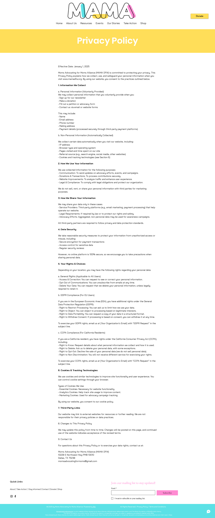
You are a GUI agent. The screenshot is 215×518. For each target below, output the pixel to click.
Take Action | (22, 489)
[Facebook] (15, 496)
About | (13, 489)
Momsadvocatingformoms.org (64, 511)
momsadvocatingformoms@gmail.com (77, 461)
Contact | (46, 489)
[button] (113, 23)
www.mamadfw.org (72, 79)
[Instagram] (11, 496)
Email (114, 488)
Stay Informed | (35, 489)
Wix (94, 507)
